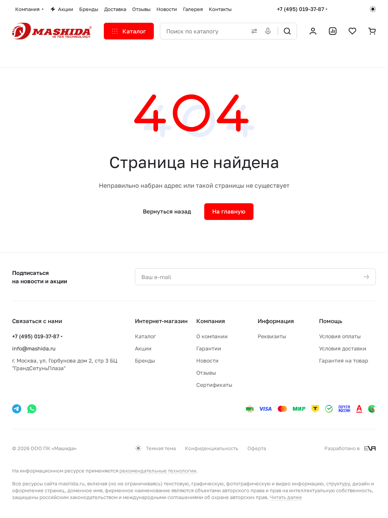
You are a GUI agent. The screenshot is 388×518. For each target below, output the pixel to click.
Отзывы (206, 372)
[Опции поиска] (252, 31)
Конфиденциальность (211, 448)
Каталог (145, 336)
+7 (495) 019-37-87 (300, 9)
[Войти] (313, 31)
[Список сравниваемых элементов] (332, 31)
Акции (143, 348)
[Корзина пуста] (372, 31)
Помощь (330, 320)
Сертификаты (214, 384)
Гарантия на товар (343, 360)
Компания (210, 320)
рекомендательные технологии (157, 471)
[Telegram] (16, 408)
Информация (276, 320)
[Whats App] (31, 408)
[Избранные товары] (352, 31)
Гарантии (208, 348)
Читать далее (286, 497)
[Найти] (287, 31)
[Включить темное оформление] (373, 9)
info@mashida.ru (33, 348)
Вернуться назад (167, 211)
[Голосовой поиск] (269, 31)
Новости (207, 360)
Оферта (256, 448)
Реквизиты (272, 336)
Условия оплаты (340, 336)
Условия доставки (342, 348)
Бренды (145, 360)
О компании (212, 336)
